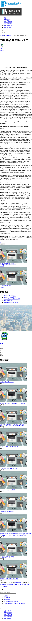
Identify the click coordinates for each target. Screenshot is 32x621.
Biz (1, 343)
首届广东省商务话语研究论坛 (9, 447)
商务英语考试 (8, 615)
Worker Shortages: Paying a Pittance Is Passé (12, 403)
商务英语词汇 (8, 27)
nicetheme (3, 584)
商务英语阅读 (8, 23)
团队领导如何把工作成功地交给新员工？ (13, 425)
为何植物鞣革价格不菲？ (8, 557)
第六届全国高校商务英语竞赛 (9, 579)
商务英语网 (17, 582)
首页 (5, 18)
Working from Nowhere (7, 382)
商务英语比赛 (8, 25)
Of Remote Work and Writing (8, 468)
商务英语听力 (8, 20)
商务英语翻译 (8, 22)
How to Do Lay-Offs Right (7, 490)
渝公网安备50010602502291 (14, 584)
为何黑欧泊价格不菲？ (7, 511)
